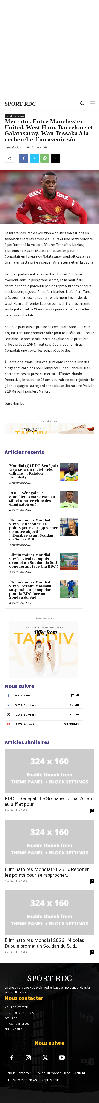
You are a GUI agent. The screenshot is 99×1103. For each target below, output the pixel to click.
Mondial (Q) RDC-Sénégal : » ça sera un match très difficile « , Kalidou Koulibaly (33, 472)
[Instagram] (28, 1058)
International (15, 115)
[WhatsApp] (45, 158)
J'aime (75, 695)
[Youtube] (62, 1058)
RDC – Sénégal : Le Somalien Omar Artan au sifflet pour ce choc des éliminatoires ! (32, 499)
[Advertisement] (49, 49)
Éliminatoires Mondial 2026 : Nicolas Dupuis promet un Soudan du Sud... (44, 943)
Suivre (74, 705)
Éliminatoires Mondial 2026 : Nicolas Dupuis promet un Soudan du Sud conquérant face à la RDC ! (33, 561)
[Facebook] (23, 158)
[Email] (55, 158)
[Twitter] (34, 158)
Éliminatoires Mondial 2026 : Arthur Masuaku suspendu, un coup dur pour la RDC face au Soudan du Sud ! (30, 590)
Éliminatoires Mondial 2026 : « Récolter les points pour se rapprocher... (47, 872)
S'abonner (71, 724)
